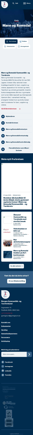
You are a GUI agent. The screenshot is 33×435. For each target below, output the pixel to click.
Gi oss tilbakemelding (17, 281)
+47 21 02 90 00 (6, 313)
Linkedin (8, 371)
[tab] (11, 41)
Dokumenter (6, 326)
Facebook (9, 362)
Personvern (5, 337)
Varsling (4, 330)
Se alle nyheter (16, 266)
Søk (15, 3)
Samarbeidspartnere (9, 333)
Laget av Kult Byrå (14, 433)
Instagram (9, 366)
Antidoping (5, 341)
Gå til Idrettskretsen (8, 108)
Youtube (8, 375)
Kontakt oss (5, 322)
